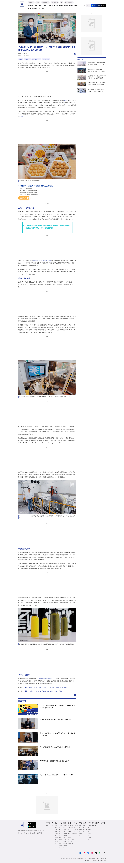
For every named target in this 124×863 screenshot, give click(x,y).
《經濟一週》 (39, 833)
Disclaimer (95, 860)
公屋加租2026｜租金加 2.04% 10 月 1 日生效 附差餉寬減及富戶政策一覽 (97, 77)
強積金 (65, 833)
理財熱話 (65, 846)
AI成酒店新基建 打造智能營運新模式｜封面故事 (55, 719)
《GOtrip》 (23, 832)
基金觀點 (56, 834)
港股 (56, 826)
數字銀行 (65, 836)
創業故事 (27, 59)
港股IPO (31, 2)
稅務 (65, 841)
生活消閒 (85, 830)
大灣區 (69, 837)
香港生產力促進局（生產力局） (42, 260)
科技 (60, 5)
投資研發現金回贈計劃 (45, 678)
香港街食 (22, 116)
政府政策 (89, 826)
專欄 (29, 8)
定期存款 (65, 826)
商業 (55, 5)
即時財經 (30, 5)
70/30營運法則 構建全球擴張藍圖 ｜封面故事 (54, 761)
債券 (56, 831)
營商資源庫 (71, 833)
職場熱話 (80, 834)
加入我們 (41, 8)
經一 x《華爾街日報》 (99, 5)
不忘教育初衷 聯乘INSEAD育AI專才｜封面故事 (55, 747)
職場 (65, 5)
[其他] (75, 53)
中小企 (69, 829)
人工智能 (76, 826)
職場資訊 (80, 830)
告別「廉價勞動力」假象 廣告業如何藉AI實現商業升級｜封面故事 (57, 734)
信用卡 (65, 843)
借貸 (65, 839)
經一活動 (70, 843)
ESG (69, 835)
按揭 (60, 843)
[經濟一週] (22, 4)
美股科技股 (55, 2)
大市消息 (61, 826)
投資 (40, 5)
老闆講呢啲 (46, 59)
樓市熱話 (61, 846)
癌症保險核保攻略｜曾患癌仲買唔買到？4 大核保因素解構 (97, 90)
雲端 (75, 833)
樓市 (45, 5)
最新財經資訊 (69, 2)
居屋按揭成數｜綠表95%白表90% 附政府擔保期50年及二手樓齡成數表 (96, 64)
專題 (36, 5)
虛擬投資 (56, 838)
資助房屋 (61, 834)
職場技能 (80, 826)
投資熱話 (56, 842)
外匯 (56, 829)
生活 (70, 5)
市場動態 (70, 826)
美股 (56, 827)
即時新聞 (89, 838)
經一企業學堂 (36, 59)
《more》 (20, 833)
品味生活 (85, 826)
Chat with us (87, 860)
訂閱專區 (34, 8)
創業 (20, 59)
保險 (65, 829)
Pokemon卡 (45, 2)
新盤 (60, 837)
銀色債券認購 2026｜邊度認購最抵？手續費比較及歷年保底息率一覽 (97, 84)
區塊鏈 (76, 831)
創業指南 (70, 831)
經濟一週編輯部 (22, 53)
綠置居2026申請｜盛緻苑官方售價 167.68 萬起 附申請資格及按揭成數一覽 (96, 71)
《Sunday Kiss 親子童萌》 (29, 833)
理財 (50, 5)
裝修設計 (61, 840)
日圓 (38, 2)
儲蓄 (65, 831)
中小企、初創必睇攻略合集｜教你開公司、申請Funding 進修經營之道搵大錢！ (57, 707)
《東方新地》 (40, 832)
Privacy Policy (103, 860)
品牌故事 (20, 55)
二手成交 (61, 830)
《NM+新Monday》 (31, 832)
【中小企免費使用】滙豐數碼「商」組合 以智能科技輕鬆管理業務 (43, 691)
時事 (75, 5)
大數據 (76, 829)
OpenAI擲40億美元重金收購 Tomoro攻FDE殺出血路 (56, 775)
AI (61, 2)
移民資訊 (89, 834)
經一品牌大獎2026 (71, 840)
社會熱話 (89, 830)
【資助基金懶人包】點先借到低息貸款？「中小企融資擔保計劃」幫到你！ (46, 687)
